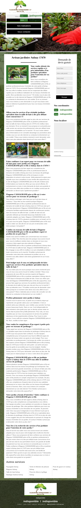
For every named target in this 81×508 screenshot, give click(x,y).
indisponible (37, 15)
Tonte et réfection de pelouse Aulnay (39, 468)
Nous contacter (24, 32)
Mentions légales (55, 504)
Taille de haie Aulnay (13, 472)
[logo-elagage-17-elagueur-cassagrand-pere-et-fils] (20, 6)
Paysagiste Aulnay (12, 467)
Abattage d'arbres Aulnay (14, 475)
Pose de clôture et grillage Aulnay (38, 473)
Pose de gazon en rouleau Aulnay (62, 468)
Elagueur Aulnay (11, 469)
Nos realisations (24, 26)
